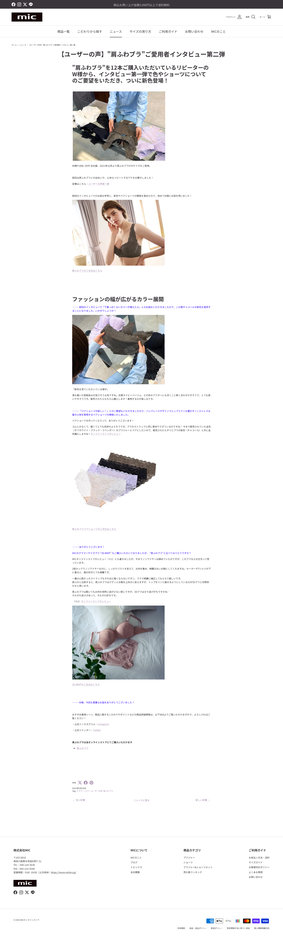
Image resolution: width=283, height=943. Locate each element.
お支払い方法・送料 (259, 857)
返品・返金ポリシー (198, 928)
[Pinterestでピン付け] (91, 783)
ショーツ (188, 862)
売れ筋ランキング (192, 872)
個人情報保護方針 (262, 928)
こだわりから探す (89, 31)
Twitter (97, 730)
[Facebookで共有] (86, 783)
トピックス (136, 867)
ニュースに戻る (142, 800)
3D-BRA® (86, 684)
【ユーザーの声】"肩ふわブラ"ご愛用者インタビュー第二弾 (52, 45)
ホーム (14, 45)
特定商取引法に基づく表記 (238, 928)
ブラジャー (189, 857)
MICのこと (218, 31)
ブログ (134, 862)
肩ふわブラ (108, 790)
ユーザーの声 (96, 790)
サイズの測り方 (140, 31)
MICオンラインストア (29, 919)
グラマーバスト (83, 790)
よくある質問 (256, 872)
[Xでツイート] (80, 783)
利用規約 (181, 928)
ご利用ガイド (168, 31)
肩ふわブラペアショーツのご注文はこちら (94, 528)
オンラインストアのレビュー (106, 433)
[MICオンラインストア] (27, 17)
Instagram (103, 724)
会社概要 (135, 872)
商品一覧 (63, 31)
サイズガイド (256, 862)
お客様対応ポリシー (259, 867)
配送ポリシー (217, 928)
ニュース (116, 31)
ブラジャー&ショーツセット (198, 867)
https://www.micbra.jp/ (63, 872)
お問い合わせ (194, 31)
